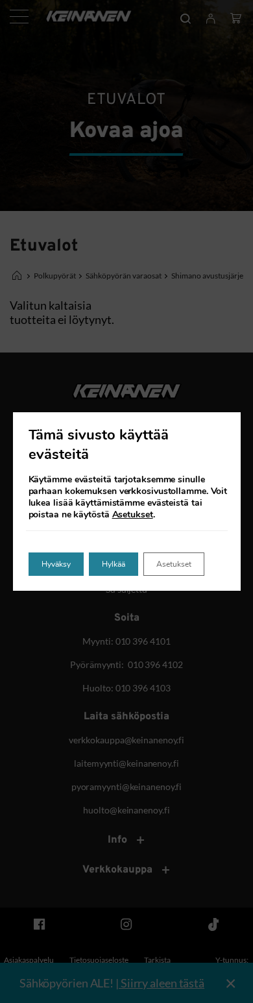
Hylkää (113, 564)
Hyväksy (56, 564)
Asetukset (132, 515)
